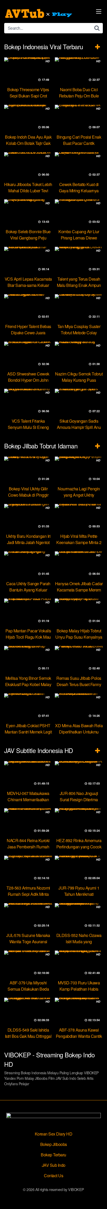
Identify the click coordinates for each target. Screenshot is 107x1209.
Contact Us (53, 1176)
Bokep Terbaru (53, 1155)
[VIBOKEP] (39, 13)
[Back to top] (98, 1197)
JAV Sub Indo (53, 1165)
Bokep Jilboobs (53, 1144)
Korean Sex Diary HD (53, 1134)
